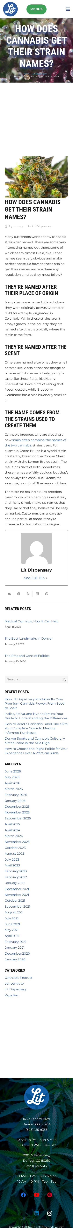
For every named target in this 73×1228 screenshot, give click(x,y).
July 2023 (12, 859)
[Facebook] (23, 1195)
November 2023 (17, 842)
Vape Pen (12, 995)
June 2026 (13, 771)
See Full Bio (34, 578)
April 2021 (12, 936)
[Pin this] (46, 594)
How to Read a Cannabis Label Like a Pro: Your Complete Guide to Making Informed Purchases (36, 728)
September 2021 (17, 906)
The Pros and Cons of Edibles (27, 656)
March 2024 (14, 836)
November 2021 (17, 895)
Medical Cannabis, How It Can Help (32, 621)
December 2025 (17, 806)
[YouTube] (36, 1195)
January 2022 (15, 883)
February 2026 (16, 795)
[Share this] (18, 594)
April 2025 (12, 824)
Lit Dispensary (42, 226)
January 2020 (15, 959)
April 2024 (12, 830)
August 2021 (14, 912)
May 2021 (12, 930)
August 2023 (14, 853)
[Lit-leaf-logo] (36, 1097)
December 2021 (17, 889)
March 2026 (14, 789)
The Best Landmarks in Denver (29, 638)
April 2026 (12, 783)
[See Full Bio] (47, 578)
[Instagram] (50, 1213)
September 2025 (18, 818)
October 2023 (15, 848)
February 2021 (15, 942)
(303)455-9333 (36, 1130)
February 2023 (16, 871)
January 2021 (15, 947)
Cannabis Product (19, 978)
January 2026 (15, 801)
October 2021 (15, 900)
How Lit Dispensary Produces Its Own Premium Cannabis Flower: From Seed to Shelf (34, 703)
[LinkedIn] (36, 1213)
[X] (23, 1213)
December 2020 (17, 953)
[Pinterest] (50, 1195)
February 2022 (16, 877)
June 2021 (12, 924)
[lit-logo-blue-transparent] (10, 9)
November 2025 (17, 812)
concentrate (14, 983)
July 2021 (11, 918)
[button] (36, 9)
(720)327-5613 (36, 1166)
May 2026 (12, 777)
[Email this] (9, 594)
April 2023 (12, 865)
